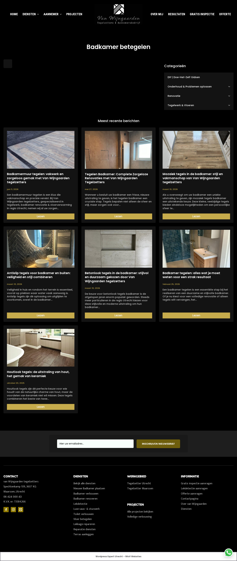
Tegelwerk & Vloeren (181, 105)
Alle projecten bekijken (140, 511)
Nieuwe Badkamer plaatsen (89, 488)
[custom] (20, 509)
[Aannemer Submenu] (60, 14)
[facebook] (6, 509)
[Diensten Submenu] (37, 14)
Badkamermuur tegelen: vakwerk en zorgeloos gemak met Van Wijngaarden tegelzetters (38, 178)
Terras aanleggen (83, 534)
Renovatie (174, 96)
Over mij (157, 14)
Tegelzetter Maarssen (140, 488)
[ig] (13, 509)
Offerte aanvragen (191, 493)
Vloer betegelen (82, 519)
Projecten (74, 14)
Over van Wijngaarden (194, 504)
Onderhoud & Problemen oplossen (190, 86)
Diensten (29, 14)
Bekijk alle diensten (84, 483)
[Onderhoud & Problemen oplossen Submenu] (230, 86)
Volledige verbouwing (139, 516)
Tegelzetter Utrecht (139, 483)
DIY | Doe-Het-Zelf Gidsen (184, 77)
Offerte (225, 14)
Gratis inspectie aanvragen (196, 483)
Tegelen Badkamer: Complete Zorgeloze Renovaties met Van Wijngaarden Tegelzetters (116, 178)
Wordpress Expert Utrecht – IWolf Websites (118, 556)
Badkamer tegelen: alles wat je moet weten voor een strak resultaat (191, 275)
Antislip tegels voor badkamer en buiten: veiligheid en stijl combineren (38, 275)
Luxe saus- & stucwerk (86, 509)
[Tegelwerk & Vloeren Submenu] (230, 105)
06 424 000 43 (12, 496)
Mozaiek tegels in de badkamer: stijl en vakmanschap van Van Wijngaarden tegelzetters (193, 178)
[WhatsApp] (229, 553)
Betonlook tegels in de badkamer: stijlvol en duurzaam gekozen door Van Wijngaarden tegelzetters (117, 277)
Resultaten (176, 14)
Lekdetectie (80, 504)
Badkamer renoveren (85, 498)
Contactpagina (189, 498)
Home (14, 14)
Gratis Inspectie (202, 14)
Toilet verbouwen (83, 514)
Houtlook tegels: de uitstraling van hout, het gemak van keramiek (38, 374)
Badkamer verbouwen (85, 493)
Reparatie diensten (84, 529)
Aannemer (51, 14)
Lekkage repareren (84, 524)
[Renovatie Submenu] (230, 96)
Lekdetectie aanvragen (194, 488)
